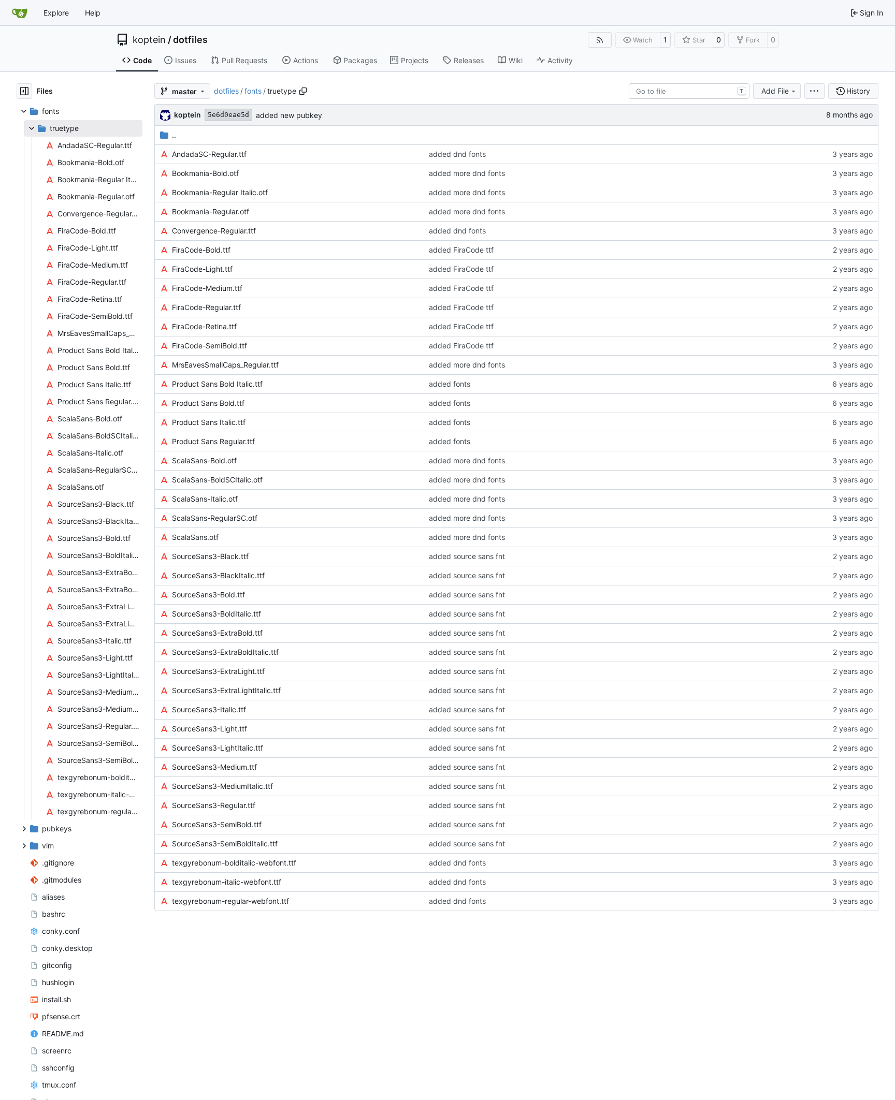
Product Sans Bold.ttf (208, 403)
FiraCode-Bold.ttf (201, 249)
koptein (149, 40)
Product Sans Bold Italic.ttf (217, 383)
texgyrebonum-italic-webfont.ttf (226, 881)
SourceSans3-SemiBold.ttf (217, 824)
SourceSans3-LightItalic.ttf (217, 747)
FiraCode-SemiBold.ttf (209, 345)
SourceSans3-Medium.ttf (214, 766)
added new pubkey (289, 115)
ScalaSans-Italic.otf (205, 498)
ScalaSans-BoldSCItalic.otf (217, 479)
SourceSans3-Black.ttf (210, 556)
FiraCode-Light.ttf (202, 269)
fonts (253, 90)
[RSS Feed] (600, 40)
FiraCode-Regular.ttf (206, 307)
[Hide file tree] (24, 91)
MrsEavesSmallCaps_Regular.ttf (225, 364)
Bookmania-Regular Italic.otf (220, 192)
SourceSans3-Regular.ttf (213, 805)
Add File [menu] (775, 90)
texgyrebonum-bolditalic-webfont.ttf (234, 862)
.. (174, 134)
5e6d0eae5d (228, 115)
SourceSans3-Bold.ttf (208, 594)
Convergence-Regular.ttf (214, 230)
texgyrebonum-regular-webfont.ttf (230, 901)
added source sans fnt (467, 556)
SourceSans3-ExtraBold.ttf (217, 632)
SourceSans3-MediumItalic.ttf (222, 786)
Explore (56, 12)
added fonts (449, 383)
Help (92, 12)
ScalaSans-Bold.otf (204, 460)
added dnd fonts (457, 154)
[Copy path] (303, 91)
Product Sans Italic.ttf (209, 422)
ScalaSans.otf (195, 537)
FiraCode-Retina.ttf (204, 326)
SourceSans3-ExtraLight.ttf (218, 671)
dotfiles (190, 40)
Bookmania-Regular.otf (210, 211)
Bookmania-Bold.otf (205, 173)
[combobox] (689, 91)
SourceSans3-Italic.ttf (209, 709)
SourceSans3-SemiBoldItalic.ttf (225, 843)
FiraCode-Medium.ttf (207, 288)
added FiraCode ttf (461, 249)
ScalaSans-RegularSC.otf (214, 518)
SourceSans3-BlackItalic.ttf (218, 575)
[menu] (814, 91)
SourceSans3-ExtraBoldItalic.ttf (225, 652)
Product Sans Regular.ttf (213, 441)
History (858, 90)
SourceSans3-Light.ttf (209, 728)
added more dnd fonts (467, 173)
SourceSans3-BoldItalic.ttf (216, 613)
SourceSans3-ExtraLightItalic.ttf (226, 690)
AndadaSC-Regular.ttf (209, 154)
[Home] (19, 13)
